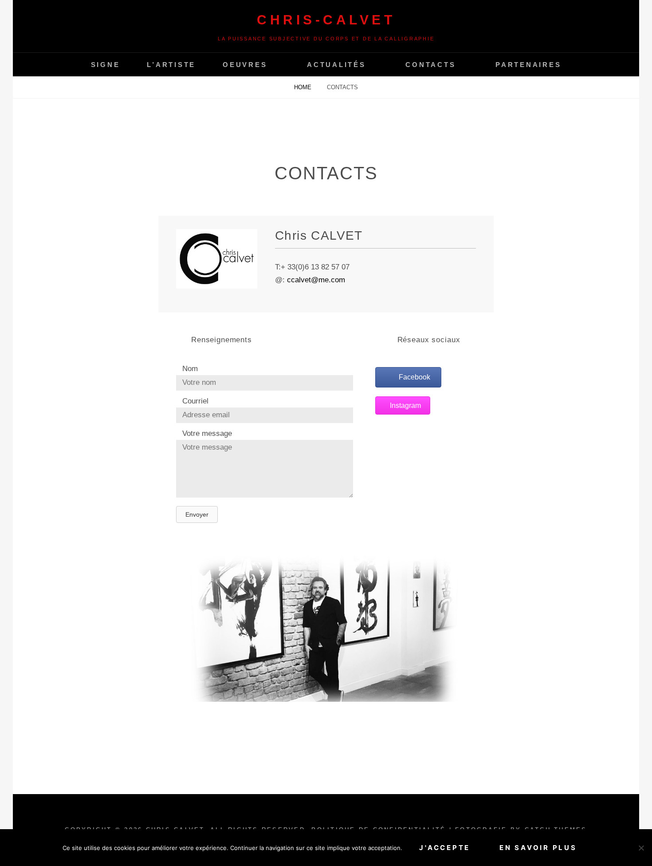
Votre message (207, 433)
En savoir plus (538, 847)
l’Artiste (171, 64)
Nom (190, 368)
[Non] (640, 847)
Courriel (195, 401)
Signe (105, 64)
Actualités (336, 64)
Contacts (430, 64)
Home (303, 87)
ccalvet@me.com (316, 280)
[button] (197, 514)
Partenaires (528, 64)
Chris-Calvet (326, 19)
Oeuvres (245, 64)
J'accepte (444, 847)
